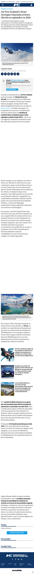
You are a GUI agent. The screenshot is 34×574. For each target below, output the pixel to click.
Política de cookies (21, 564)
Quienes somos (3, 564)
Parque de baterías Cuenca (27, 1)
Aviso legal (15, 564)
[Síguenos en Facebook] (12, 559)
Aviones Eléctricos (7, 9)
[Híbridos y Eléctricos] (17, 555)
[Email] (18, 74)
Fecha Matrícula (30, 564)
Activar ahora (11, 89)
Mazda (17, 1)
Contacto (10, 563)
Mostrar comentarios (17, 532)
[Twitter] (5, 74)
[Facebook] (2, 74)
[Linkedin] (8, 74)
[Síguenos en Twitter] (15, 559)
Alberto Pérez (6, 69)
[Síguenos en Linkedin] (18, 559)
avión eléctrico (6, 108)
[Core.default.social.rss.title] (21, 559)
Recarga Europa (11, 1)
